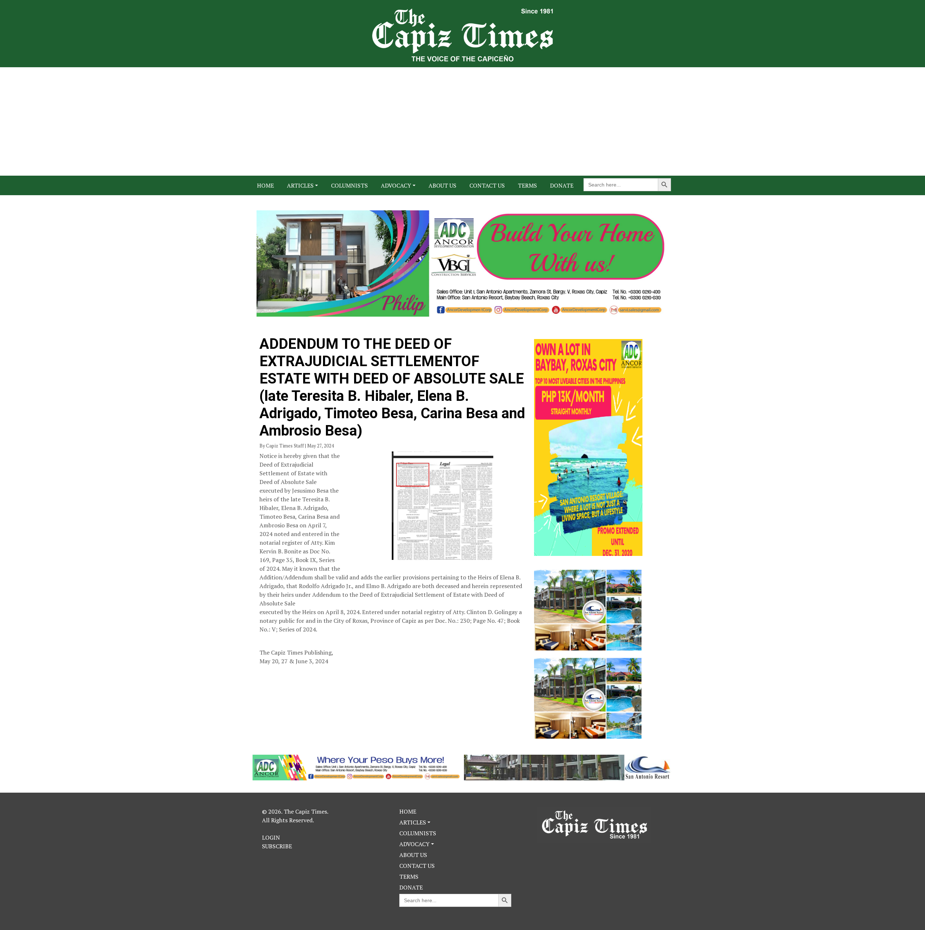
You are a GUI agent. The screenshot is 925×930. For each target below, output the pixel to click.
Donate (561, 185)
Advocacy (396, 185)
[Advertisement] (462, 121)
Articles (300, 185)
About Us (442, 185)
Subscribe (277, 846)
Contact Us (487, 185)
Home (265, 185)
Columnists (349, 185)
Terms (527, 185)
